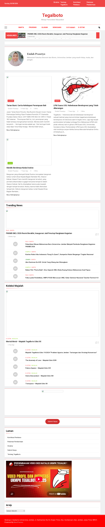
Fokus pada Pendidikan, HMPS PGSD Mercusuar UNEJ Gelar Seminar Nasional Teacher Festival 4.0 (61, 278)
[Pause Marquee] (97, 35)
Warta (21, 27)
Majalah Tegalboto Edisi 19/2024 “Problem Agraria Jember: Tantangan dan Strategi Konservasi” (61, 352)
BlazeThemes (18, 522)
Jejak (10, 163)
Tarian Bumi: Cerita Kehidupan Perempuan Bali (26, 105)
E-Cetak (81, 27)
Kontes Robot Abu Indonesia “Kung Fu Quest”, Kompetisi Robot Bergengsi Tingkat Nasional (59, 254)
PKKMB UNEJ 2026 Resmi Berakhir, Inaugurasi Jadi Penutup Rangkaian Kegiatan (57, 34)
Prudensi (33, 27)
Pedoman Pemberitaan (15, 442)
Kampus (28, 252)
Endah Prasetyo (13, 108)
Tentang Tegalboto (14, 454)
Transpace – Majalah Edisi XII (36, 384)
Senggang (57, 27)
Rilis (7, 230)
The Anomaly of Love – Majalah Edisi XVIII (40, 360)
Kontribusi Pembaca (14, 437)
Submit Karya (52, 421)
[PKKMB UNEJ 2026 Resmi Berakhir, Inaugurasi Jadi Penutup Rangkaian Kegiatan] (21, 35)
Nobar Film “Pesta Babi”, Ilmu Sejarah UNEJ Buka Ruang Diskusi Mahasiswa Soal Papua (57, 270)
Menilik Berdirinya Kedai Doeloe (20, 168)
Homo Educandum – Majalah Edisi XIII (39, 376)
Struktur (56, 2)
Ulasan (45, 27)
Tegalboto (52, 15)
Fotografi (70, 27)
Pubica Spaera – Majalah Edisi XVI (38, 368)
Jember (27, 259)
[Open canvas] (6, 27)
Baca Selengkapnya (13, 130)
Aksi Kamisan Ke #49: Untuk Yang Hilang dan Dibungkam (46, 262)
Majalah (15, 338)
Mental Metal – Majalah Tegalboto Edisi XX (23, 342)
